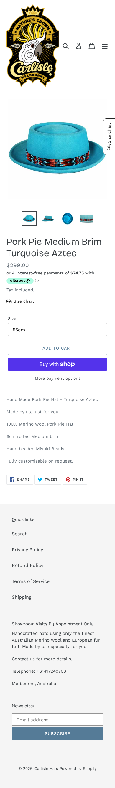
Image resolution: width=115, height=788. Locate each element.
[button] (20, 301)
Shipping (22, 597)
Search (20, 533)
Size (12, 318)
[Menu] (104, 46)
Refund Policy (27, 565)
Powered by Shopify (78, 768)
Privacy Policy (27, 549)
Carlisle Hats (46, 768)
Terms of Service (31, 581)
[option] (29, 218)
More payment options (57, 378)
